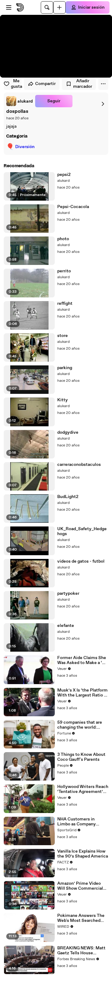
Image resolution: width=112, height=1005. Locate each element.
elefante (65, 625)
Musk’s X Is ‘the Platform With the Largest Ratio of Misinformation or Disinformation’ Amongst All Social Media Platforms (82, 693)
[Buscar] (47, 7)
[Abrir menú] (9, 7)
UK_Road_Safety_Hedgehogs (82, 531)
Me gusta (16, 83)
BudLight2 (67, 496)
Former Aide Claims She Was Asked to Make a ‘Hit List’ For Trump (82, 660)
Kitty (62, 400)
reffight (64, 303)
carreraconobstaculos (79, 464)
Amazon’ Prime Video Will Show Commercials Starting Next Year (81, 886)
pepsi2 (64, 174)
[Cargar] (59, 7)
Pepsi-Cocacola (73, 206)
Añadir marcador (82, 83)
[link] (19, 101)
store (62, 335)
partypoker (68, 593)
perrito (64, 271)
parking (64, 367)
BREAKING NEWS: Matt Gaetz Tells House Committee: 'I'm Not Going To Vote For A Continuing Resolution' (81, 951)
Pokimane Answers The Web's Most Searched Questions (81, 918)
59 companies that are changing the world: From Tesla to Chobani (79, 725)
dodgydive (67, 432)
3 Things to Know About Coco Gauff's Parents (81, 757)
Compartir (45, 84)
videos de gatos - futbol (81, 561)
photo (63, 238)
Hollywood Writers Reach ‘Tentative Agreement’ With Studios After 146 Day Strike (82, 789)
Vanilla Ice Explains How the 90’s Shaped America (82, 854)
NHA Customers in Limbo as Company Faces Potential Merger (81, 822)
